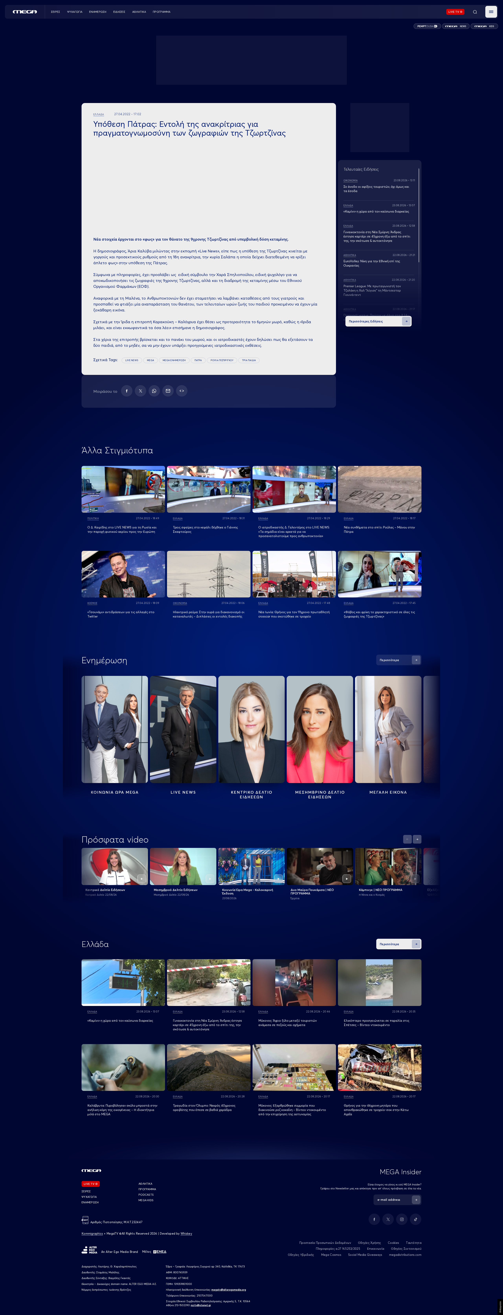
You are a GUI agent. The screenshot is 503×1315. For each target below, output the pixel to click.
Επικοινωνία (375, 1249)
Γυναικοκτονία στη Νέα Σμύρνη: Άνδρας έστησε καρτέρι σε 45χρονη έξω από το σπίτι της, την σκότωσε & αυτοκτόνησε (376, 236)
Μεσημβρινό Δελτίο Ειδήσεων (176, 890)
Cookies (393, 1243)
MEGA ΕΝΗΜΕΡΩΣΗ (174, 360)
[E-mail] (168, 391)
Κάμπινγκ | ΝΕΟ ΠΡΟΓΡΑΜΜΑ (380, 890)
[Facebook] (127, 391)
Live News (183, 792)
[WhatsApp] (154, 391)
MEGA (150, 360)
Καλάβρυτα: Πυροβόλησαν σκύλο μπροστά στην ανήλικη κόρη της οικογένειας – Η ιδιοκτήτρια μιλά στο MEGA (122, 1109)
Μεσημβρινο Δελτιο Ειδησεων (320, 794)
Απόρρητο (500, 1307)
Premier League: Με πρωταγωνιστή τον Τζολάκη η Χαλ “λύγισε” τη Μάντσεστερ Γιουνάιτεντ (372, 290)
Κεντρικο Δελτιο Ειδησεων (251, 794)
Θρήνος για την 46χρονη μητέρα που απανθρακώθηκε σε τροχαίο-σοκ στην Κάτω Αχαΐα (376, 1109)
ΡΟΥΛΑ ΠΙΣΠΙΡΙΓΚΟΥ (222, 360)
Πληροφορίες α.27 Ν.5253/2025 (338, 1249)
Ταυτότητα (413, 1243)
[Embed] (182, 391)
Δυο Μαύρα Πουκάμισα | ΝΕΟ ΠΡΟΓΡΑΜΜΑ (312, 891)
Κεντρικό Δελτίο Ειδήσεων (105, 890)
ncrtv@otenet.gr (201, 1305)
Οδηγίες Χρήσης (369, 1243)
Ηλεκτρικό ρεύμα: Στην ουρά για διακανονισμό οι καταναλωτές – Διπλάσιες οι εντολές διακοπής (208, 614)
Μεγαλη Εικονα (388, 792)
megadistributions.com (405, 1255)
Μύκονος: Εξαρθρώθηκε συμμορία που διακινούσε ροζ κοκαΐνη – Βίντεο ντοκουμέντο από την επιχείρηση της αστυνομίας (292, 1109)
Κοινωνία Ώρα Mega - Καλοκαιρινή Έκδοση (247, 891)
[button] (491, 12)
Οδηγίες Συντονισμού (406, 1249)
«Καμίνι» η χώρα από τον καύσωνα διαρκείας (376, 211)
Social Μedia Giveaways (365, 1255)
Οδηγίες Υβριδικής (301, 1255)
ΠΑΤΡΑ (198, 360)
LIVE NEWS (131, 360)
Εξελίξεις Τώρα (438, 890)
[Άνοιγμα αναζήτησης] (475, 12)
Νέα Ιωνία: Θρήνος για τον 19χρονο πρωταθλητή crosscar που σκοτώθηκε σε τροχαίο (294, 614)
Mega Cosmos (331, 1255)
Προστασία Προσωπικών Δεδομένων (325, 1243)
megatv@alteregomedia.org (228, 1289)
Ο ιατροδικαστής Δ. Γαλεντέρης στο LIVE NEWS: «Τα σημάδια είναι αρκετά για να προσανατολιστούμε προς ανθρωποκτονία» (294, 531)
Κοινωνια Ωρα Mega (115, 792)
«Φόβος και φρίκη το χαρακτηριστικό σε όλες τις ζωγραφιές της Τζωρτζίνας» (379, 614)
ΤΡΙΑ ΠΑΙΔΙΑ (249, 360)
